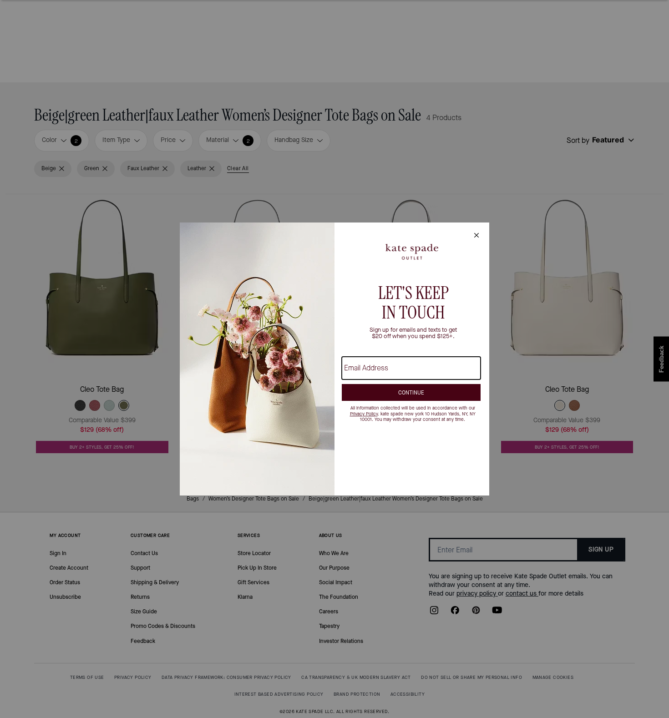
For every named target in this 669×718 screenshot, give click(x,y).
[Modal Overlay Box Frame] (334, 359)
